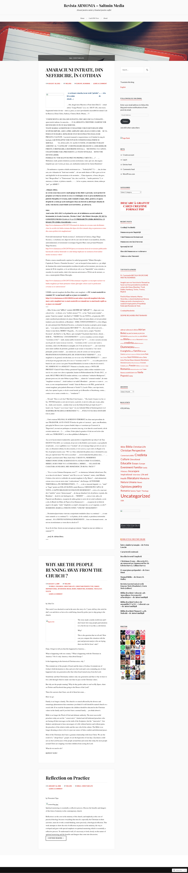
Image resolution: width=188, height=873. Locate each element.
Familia (138, 467)
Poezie (132, 365)
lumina (129, 363)
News (74, 589)
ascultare (143, 336)
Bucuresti (139, 339)
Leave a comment (100, 83)
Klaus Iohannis (135, 360)
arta (139, 336)
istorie (143, 354)
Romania (86, 83)
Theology (98, 589)
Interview (62, 589)
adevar (123, 330)
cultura (136, 343)
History (124, 471)
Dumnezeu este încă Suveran (131, 242)
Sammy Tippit (135, 491)
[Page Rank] (125, 138)
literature (123, 363)
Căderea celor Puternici (129, 256)
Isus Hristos (133, 357)
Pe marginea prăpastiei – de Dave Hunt (135, 571)
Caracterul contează (129, 552)
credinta (129, 342)
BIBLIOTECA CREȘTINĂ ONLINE (133, 539)
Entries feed (127, 164)
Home (82, 18)
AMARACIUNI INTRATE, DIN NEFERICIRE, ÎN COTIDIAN (74, 72)
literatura (144, 360)
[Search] (147, 70)
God (126, 354)
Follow (125, 121)
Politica (138, 366)
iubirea (141, 357)
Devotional (135, 459)
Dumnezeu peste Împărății (130, 232)
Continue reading (54, 839)
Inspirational (51, 589)
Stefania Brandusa (135, 369)
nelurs (68, 83)
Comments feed (129, 169)
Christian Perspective (84, 586)
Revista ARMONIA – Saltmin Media (94, 5)
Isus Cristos (123, 357)
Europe (79, 83)
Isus (146, 354)
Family (96, 586)
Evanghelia (125, 351)
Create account (128, 155)
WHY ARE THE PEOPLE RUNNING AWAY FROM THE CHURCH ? (74, 569)
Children (59, 586)
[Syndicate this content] (121, 539)
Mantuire (144, 478)
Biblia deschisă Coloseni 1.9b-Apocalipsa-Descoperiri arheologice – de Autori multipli (134, 595)
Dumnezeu (127, 347)
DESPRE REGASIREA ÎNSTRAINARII (133, 315)
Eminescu (137, 347)
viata (131, 376)
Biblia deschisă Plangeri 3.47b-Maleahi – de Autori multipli (133, 612)
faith (132, 351)
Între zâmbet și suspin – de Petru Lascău (134, 546)
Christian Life (69, 586)
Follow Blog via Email (131, 98)
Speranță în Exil (126, 246)
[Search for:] (135, 70)
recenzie (142, 365)
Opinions (126, 486)
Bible (53, 586)
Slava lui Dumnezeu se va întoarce (133, 251)
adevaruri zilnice (132, 330)
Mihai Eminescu (135, 363)
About (105, 18)
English (123, 87)
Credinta (141, 455)
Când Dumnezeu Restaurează (131, 237)
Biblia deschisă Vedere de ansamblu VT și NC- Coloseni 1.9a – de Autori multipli (134, 604)
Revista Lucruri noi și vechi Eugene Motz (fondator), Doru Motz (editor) (133, 586)
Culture (125, 459)
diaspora (141, 343)
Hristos (138, 354)
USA (136, 372)
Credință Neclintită (127, 227)
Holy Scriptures (132, 354)
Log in (125, 160)
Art (136, 336)
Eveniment (127, 467)
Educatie (126, 463)
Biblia (126, 339)
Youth (48, 591)
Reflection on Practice (68, 778)
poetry (127, 365)
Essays (135, 463)
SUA (141, 369)
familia (137, 350)
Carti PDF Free (94, 18)
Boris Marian (133, 339)
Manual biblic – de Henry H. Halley (132, 578)
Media (69, 589)
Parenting (81, 589)
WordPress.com (129, 174)
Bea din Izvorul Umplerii (131, 556)
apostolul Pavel (131, 336)
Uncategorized (135, 496)
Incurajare (133, 471)
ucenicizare (130, 372)
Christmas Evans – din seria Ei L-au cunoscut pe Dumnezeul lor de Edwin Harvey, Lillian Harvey (134, 563)
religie (146, 366)
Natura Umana (128, 482)
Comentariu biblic (127, 455)
